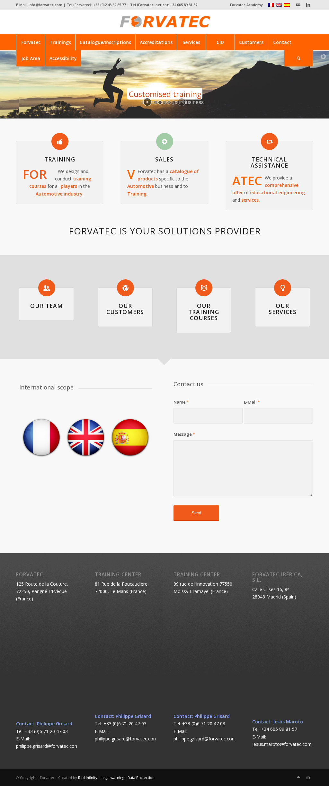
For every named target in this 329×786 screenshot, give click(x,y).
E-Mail (252, 402)
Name (181, 402)
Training (59, 159)
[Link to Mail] (298, 5)
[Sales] (164, 141)
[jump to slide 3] (164, 102)
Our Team (46, 306)
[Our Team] (46, 287)
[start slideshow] (147, 102)
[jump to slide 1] (155, 102)
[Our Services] (282, 287)
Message (184, 434)
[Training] (59, 141)
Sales (164, 159)
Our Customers (125, 309)
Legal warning (112, 777)
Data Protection (141, 777)
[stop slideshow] (181, 102)
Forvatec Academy (246, 4)
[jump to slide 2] (160, 102)
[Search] (298, 58)
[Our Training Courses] (203, 287)
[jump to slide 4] (169, 102)
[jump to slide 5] (173, 102)
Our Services (283, 309)
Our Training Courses (203, 312)
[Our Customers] (125, 287)
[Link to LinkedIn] (308, 5)
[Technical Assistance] (269, 141)
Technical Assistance (269, 162)
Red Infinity (87, 777)
